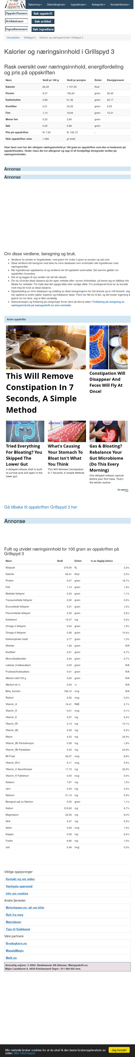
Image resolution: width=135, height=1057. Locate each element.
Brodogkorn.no (16, 943)
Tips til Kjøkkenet (18, 929)
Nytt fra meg (14, 915)
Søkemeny (34, 4)
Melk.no (11, 958)
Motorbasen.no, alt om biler (25, 907)
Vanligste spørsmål (19, 886)
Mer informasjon (24, 1053)
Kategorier (98, 4)
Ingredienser (78, 4)
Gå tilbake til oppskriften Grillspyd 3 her (40, 507)
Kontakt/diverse (119, 4)
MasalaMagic (15, 950)
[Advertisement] (67, 205)
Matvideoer (13, 922)
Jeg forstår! (119, 1050)
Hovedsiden (13, 37)
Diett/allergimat (55, 4)
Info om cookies (17, 893)
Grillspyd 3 (30, 37)
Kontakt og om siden (20, 879)
